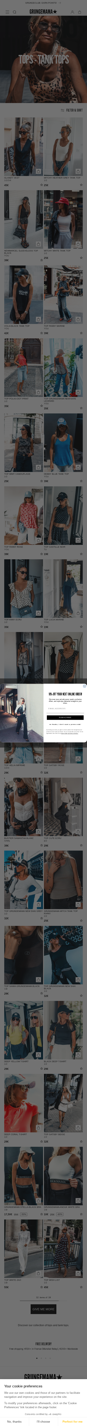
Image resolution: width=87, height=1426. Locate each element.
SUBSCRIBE (65, 718)
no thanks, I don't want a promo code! (65, 724)
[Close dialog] (84, 686)
